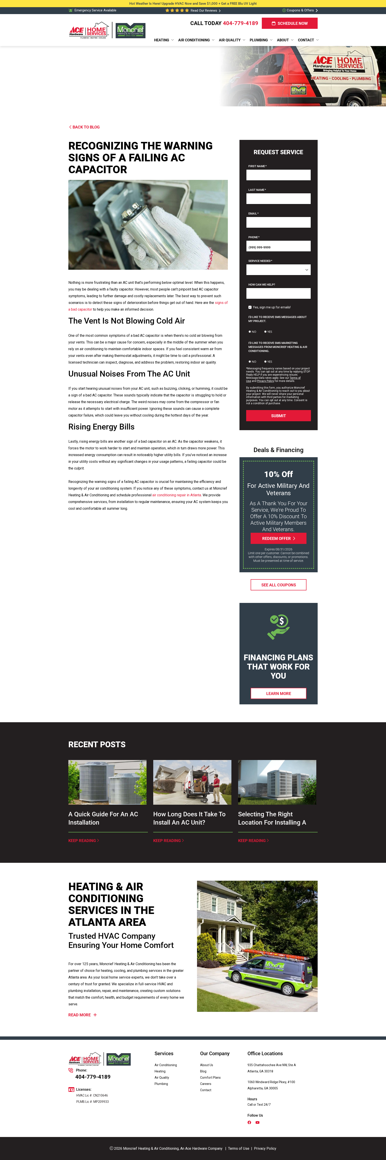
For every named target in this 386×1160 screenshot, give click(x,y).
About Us (206, 1065)
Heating (160, 1071)
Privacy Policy (265, 381)
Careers (205, 1084)
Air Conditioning (166, 1065)
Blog (203, 1071)
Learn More (278, 693)
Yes (269, 332)
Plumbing (161, 1084)
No (254, 332)
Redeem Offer (276, 538)
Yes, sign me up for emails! (272, 307)
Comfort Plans (210, 1077)
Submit (278, 415)
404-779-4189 (240, 23)
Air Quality (162, 1077)
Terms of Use (238, 1148)
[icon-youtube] (258, 1123)
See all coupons (278, 584)
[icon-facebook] (250, 1123)
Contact (205, 1090)
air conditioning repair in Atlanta (176, 495)
